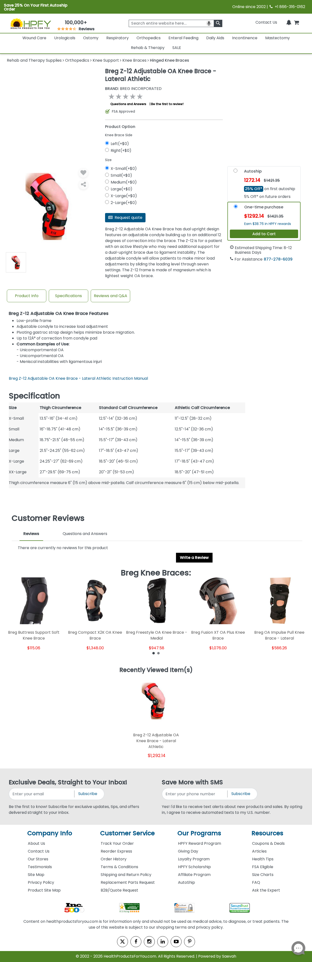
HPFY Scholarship (194, 867)
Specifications (68, 296)
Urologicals (64, 38)
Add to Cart (264, 234)
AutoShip (186, 882)
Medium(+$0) (124, 182)
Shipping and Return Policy (126, 874)
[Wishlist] (83, 173)
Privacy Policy (41, 882)
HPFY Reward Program (199, 843)
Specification (34, 395)
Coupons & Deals (268, 843)
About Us (36, 843)
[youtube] (176, 941)
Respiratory (117, 38)
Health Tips (262, 859)
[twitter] (122, 941)
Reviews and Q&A (110, 296)
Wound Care (34, 38)
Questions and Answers (128, 104)
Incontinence (244, 38)
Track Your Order (117, 843)
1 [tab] (153, 653)
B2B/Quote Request (119, 890)
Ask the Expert (266, 890)
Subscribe (87, 794)
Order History (114, 859)
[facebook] (135, 941)
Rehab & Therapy (148, 47)
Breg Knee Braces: (156, 572)
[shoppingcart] (296, 22)
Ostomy (90, 38)
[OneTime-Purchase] (236, 207)
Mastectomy (277, 38)
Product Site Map (44, 890)
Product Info (27, 296)
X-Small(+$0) (124, 168)
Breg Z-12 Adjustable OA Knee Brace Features (58, 313)
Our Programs (199, 833)
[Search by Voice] (209, 23)
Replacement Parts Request (128, 882)
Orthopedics (148, 38)
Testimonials (40, 867)
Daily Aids (215, 38)
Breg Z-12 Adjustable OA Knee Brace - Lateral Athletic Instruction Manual (78, 378)
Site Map (36, 874)
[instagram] (149, 941)
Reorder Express (116, 851)
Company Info (49, 833)
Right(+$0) (121, 150)
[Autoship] (235, 171)
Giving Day (188, 851)
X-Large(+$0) (124, 196)
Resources (267, 833)
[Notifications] (289, 22)
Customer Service (127, 833)
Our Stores (38, 859)
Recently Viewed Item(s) (156, 670)
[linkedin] (162, 941)
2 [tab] (158, 653)
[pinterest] (189, 941)
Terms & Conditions (119, 867)
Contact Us (266, 22)
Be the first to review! (167, 104)
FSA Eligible (262, 867)
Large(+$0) (121, 189)
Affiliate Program (194, 874)
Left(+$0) (120, 143)
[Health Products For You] (30, 23)
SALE (176, 47)
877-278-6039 (278, 259)
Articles (259, 851)
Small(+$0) (121, 175)
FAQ (256, 882)
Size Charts (262, 874)
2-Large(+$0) (124, 202)
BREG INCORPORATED (133, 89)
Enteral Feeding (183, 38)
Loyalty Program (194, 859)
